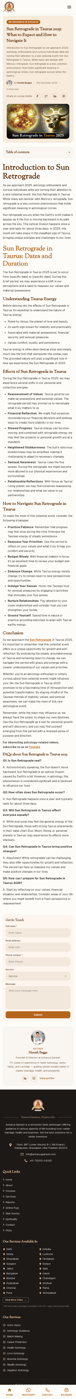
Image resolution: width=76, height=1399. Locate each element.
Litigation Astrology (18, 1370)
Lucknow (48, 1254)
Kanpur (47, 1263)
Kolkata (47, 1249)
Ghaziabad (12, 1258)
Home (9, 1179)
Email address (13, 940)
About (9, 1185)
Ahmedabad (49, 1292)
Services (11, 1196)
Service (10, 969)
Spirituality (11, 1219)
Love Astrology (16, 1353)
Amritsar (47, 1283)
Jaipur (9, 1268)
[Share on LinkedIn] (55, 96)
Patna (46, 1288)
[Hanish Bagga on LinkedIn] (25, 1078)
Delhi (9, 1249)
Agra (45, 1268)
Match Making (15, 1336)
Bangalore (12, 1273)
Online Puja (12, 1207)
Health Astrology (16, 1347)
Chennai (11, 1288)
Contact (10, 1224)
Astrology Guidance (18, 1330)
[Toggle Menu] (69, 7)
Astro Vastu (14, 1325)
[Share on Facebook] (37, 96)
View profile (46, 1078)
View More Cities (16, 1299)
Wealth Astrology (17, 1364)
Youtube (34, 747)
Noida (9, 1254)
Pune (9, 1292)
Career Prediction (17, 1342)
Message (10, 984)
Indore (46, 1273)
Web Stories (13, 1213)
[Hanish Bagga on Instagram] (34, 1078)
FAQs (9, 1230)
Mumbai (10, 1278)
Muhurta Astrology (17, 1359)
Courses (10, 1191)
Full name (11, 926)
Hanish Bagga (24, 82)
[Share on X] (46, 96)
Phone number (14, 955)
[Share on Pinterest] (63, 96)
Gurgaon (11, 1263)
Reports (10, 1202)
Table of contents (38, 152)
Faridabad (48, 1258)
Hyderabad (12, 1283)
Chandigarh (49, 1278)
